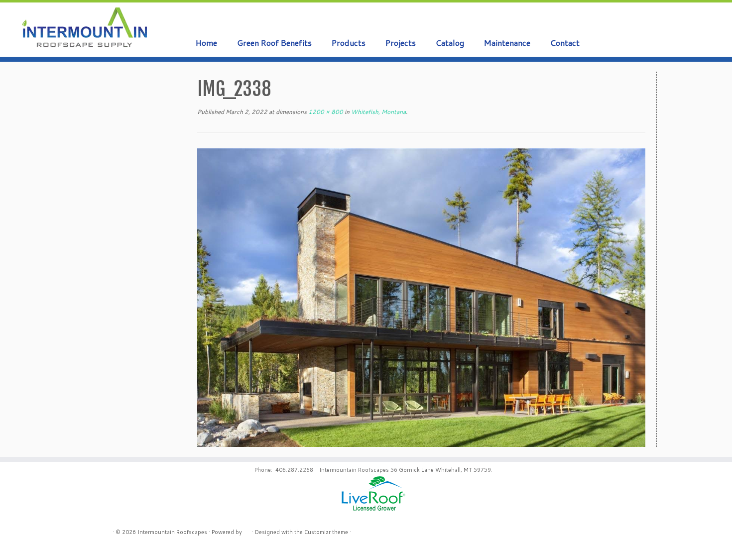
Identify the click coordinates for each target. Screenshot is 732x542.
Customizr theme (326, 532)
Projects (400, 42)
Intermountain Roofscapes (172, 532)
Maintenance (507, 42)
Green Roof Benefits (274, 42)
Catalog (450, 42)
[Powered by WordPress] (247, 530)
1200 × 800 (325, 112)
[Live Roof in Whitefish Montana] (421, 297)
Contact (565, 42)
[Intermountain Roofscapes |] (84, 28)
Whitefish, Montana (378, 112)
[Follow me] (702, 21)
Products (349, 42)
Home (206, 42)
